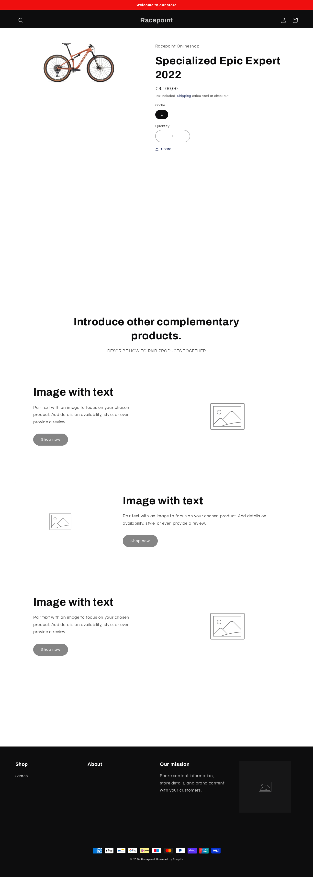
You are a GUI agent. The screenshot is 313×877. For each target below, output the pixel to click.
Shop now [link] (50, 439)
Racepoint (148, 859)
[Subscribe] (196, 740)
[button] (21, 20)
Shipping (184, 96)
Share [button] (166, 149)
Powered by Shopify (169, 859)
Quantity (162, 126)
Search (21, 776)
